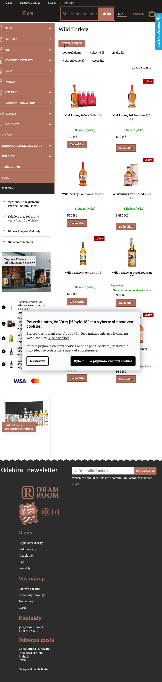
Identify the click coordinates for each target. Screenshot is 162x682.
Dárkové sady (27, 549)
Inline (66, 46)
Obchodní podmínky (32, 595)
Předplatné (26, 555)
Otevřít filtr (71, 43)
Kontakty (25, 568)
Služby (52, 2)
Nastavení (37, 361)
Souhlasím (103, 361)
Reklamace (26, 601)
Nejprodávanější (73, 60)
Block (60, 46)
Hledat (106, 14)
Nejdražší (118, 52)
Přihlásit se (145, 470)
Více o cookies (58, 338)
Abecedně (98, 60)
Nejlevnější (96, 52)
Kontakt (69, 2)
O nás (9, 2)
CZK (121, 14)
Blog (21, 562)
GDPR (22, 607)
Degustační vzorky (31, 543)
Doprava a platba (30, 2)
